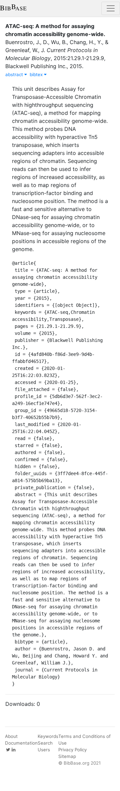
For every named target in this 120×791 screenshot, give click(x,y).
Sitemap (67, 756)
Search (45, 743)
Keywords (48, 736)
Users (44, 749)
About (11, 736)
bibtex (37, 74)
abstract (14, 74)
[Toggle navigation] (110, 8)
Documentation (21, 743)
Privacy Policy (72, 749)
